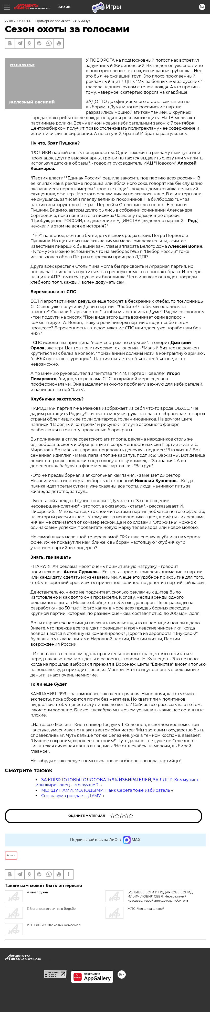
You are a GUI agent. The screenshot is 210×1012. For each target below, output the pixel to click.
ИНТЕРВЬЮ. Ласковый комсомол (54, 925)
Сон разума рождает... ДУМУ (71, 795)
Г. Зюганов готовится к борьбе (51, 909)
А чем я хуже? (37, 892)
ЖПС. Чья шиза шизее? (146, 909)
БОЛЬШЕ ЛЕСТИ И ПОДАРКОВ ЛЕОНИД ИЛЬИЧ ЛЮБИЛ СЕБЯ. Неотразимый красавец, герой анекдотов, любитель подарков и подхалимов (149, 898)
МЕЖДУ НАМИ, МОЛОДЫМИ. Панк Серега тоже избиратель (105, 790)
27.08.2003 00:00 (18, 21)
